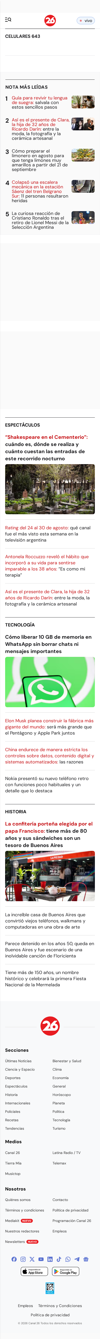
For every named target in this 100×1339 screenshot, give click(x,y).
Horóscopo (62, 1094)
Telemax (59, 1163)
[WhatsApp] (68, 1259)
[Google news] (85, 1259)
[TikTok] (59, 1259)
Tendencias (14, 1128)
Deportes (13, 1077)
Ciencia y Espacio (20, 1069)
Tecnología (20, 625)
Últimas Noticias (18, 1061)
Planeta (59, 1103)
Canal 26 (12, 1152)
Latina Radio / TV (67, 1152)
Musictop (13, 1173)
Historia (15, 812)
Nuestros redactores (22, 1231)
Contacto (60, 1199)
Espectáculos (22, 425)
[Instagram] (23, 1259)
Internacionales (17, 1103)
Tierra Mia (13, 1163)
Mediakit (18, 1220)
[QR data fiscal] (50, 1292)
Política (58, 1111)
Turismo (59, 1128)
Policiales (12, 1111)
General (59, 1086)
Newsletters (21, 1241)
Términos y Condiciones (60, 1305)
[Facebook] (14, 1259)
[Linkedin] (50, 1259)
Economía (61, 1077)
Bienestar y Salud (67, 1061)
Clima (57, 1069)
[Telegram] (76, 1259)
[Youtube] (41, 1259)
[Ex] (32, 1259)
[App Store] (34, 1272)
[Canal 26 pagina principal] (50, 25)
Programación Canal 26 (72, 1220)
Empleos (60, 1231)
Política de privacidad (70, 1210)
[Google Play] (65, 1272)
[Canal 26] (50, 1026)
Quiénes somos (18, 1199)
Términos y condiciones (24, 1210)
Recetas (11, 1120)
